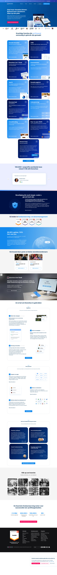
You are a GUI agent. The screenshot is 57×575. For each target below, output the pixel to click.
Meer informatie (28, 210)
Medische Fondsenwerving (35, 534)
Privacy (24, 539)
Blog (23, 535)
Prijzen (26, 3)
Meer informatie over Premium (28, 463)
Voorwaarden (25, 538)
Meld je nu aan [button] (46, 3)
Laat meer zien (51, 561)
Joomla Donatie (43, 539)
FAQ (23, 537)
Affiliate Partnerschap (26, 541)
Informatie (24, 531)
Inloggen (39, 3)
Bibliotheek (24, 542)
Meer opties (52, 563)
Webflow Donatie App (44, 538)
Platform (21, 3)
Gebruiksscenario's (34, 531)
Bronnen (30, 3)
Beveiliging (24, 540)
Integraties (43, 531)
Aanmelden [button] (28, 160)
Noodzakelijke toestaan (44, 563)
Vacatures (24, 536)
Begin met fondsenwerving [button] (13, 22)
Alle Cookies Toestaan (35, 563)
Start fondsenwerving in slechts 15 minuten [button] (28, 521)
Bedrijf (35, 3)
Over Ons (24, 534)
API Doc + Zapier (43, 540)
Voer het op (28, 411)
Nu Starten (28, 357)
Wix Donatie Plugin (44, 536)
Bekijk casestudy (21, 268)
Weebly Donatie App (44, 537)
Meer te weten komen (13, 76)
